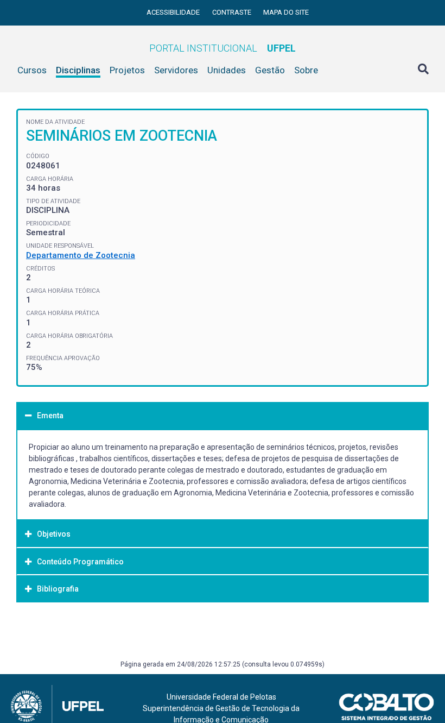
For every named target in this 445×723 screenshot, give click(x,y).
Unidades (226, 70)
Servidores (176, 70)
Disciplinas (78, 70)
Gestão (270, 70)
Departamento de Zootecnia (80, 255)
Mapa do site (286, 12)
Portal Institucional (222, 48)
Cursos (32, 70)
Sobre (306, 70)
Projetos (127, 70)
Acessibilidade (174, 12)
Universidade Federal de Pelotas (221, 697)
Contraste (232, 12)
